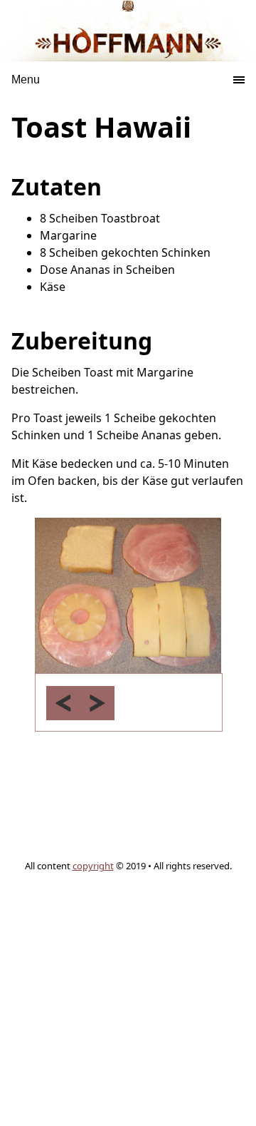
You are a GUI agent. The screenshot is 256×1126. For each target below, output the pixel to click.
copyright (93, 865)
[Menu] (64, 74)
